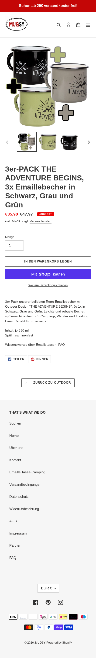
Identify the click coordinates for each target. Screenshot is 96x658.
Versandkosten (40, 221)
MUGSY (40, 642)
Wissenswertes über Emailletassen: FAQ (35, 344)
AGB (13, 521)
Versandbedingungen (25, 484)
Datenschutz (19, 496)
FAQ (12, 558)
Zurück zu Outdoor (51, 382)
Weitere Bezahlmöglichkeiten (48, 285)
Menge (9, 237)
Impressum (18, 533)
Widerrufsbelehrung (24, 509)
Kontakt (15, 460)
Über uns (16, 448)
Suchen (15, 423)
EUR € (46, 588)
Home (14, 436)
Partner (15, 545)
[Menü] (88, 25)
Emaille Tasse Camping (27, 472)
